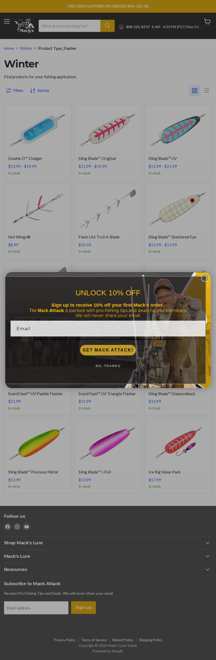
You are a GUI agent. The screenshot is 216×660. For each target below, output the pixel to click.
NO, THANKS (108, 366)
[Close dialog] (205, 278)
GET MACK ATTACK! (108, 350)
